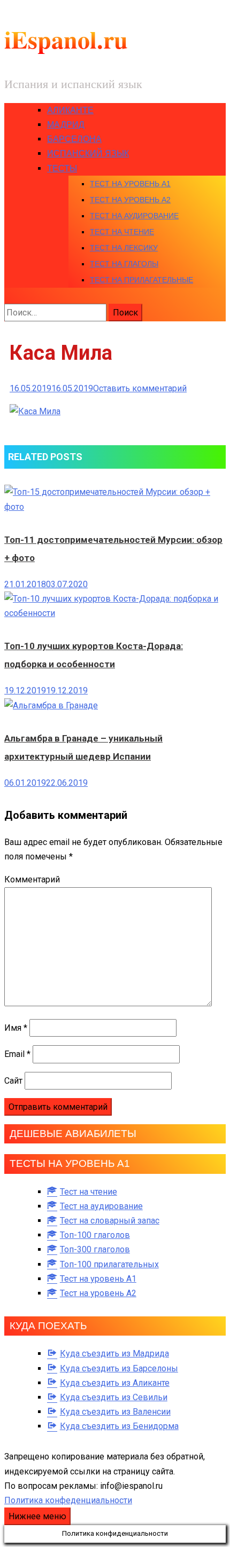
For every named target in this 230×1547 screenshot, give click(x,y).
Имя (15, 1028)
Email (17, 1054)
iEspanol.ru (66, 39)
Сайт (13, 1081)
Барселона (74, 139)
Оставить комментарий (140, 388)
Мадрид (66, 124)
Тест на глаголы (124, 263)
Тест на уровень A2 (130, 199)
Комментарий (32, 879)
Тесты (62, 168)
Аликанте (70, 110)
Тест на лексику (124, 247)
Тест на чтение (122, 231)
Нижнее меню (37, 1516)
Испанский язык (88, 153)
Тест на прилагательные (141, 279)
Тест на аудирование (134, 215)
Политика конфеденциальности (68, 1500)
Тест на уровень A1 (130, 183)
